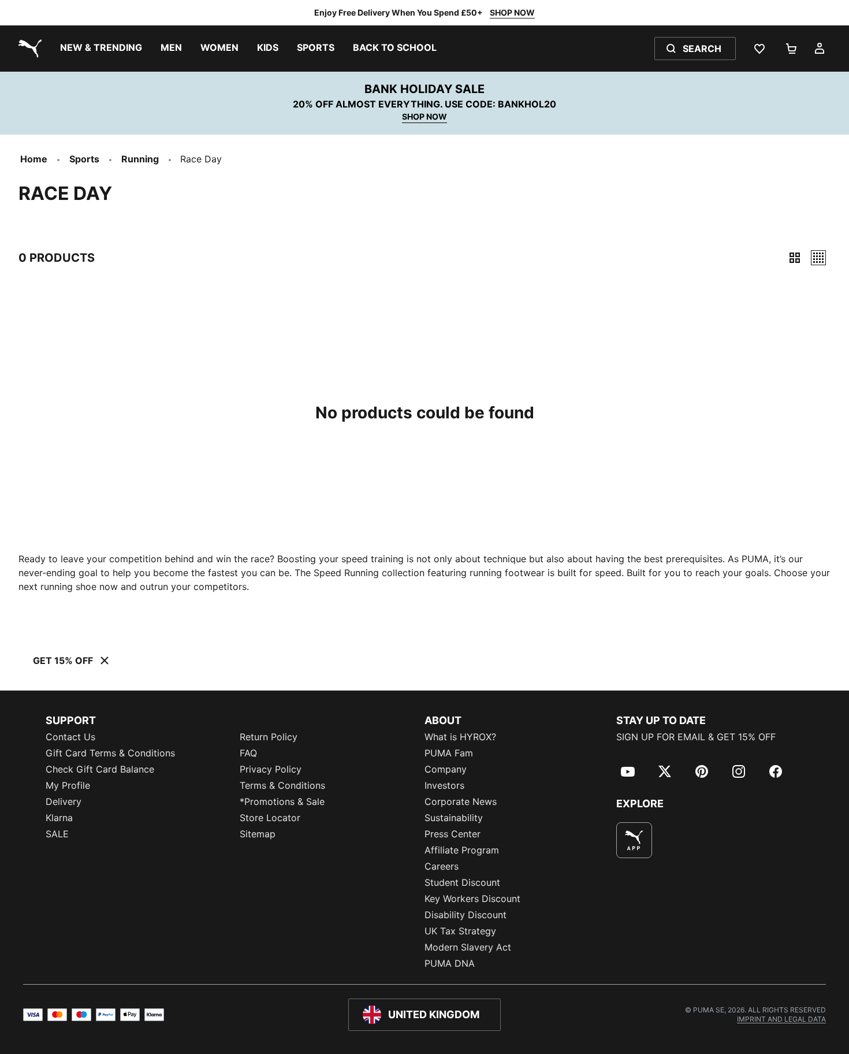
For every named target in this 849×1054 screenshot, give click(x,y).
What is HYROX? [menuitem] (460, 737)
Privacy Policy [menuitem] (270, 769)
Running (140, 159)
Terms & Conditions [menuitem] (282, 785)
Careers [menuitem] (442, 866)
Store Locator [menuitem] (270, 817)
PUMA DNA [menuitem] (450, 963)
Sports (84, 159)
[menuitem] (101, 48)
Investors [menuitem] (444, 785)
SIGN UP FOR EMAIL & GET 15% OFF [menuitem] (696, 737)
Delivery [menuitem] (63, 801)
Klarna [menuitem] (59, 817)
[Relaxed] (818, 258)
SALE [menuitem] (57, 834)
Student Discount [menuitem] (462, 882)
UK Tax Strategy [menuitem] (460, 931)
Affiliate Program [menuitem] (462, 850)
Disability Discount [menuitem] (466, 915)
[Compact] (794, 257)
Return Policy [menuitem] (268, 737)
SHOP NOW (512, 12)
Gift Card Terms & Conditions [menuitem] (110, 753)
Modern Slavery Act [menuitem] (468, 947)
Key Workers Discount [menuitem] (472, 898)
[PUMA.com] (27, 48)
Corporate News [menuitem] (461, 801)
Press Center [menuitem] (453, 834)
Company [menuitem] (446, 769)
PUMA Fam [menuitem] (449, 753)
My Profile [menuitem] (68, 785)
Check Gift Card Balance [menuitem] (100, 769)
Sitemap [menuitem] (257, 834)
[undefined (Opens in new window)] (634, 840)
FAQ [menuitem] (248, 753)
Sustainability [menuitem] (454, 817)
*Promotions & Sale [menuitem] (282, 801)
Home (33, 159)
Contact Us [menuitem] (70, 737)
